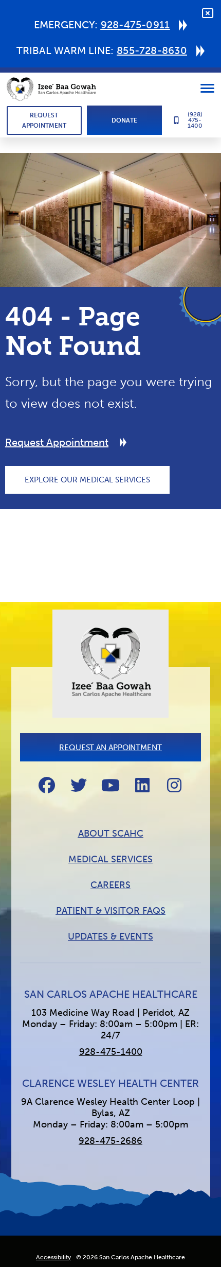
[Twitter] (78, 785)
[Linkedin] (142, 785)
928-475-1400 (110, 1051)
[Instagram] (174, 785)
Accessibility (53, 1257)
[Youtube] (110, 785)
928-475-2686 (110, 1141)
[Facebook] (47, 785)
